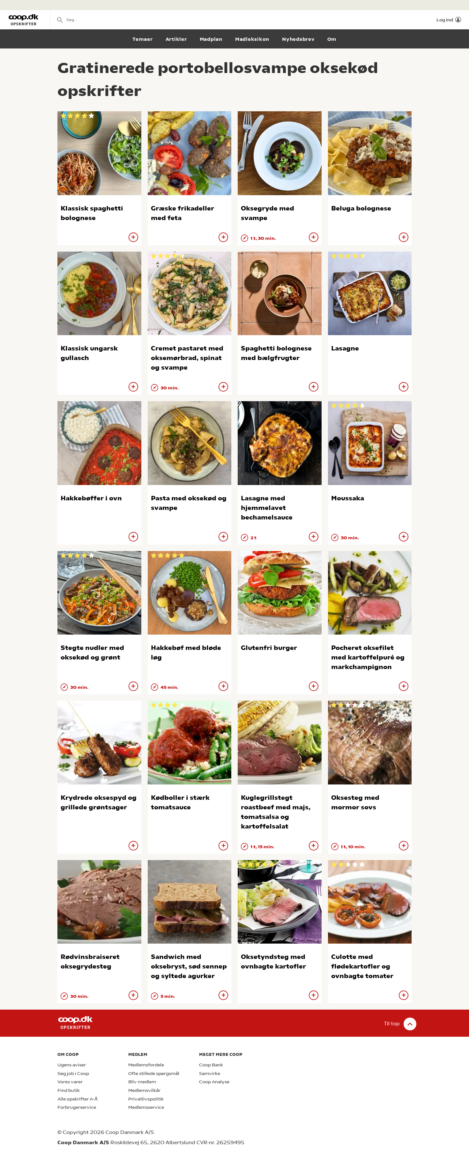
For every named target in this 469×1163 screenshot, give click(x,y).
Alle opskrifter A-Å (77, 1099)
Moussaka (347, 498)
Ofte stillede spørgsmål (153, 1073)
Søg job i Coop (73, 1073)
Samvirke (209, 1073)
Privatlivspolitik (146, 1099)
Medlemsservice (146, 1107)
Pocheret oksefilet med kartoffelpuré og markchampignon (368, 657)
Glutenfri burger (269, 647)
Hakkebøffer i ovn (91, 498)
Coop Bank (211, 1065)
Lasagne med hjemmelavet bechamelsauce (267, 508)
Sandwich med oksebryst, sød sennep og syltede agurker (189, 966)
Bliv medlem (142, 1082)
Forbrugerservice (76, 1107)
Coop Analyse (214, 1082)
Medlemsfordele (146, 1065)
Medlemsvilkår (144, 1090)
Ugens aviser (71, 1065)
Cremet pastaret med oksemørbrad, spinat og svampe (187, 358)
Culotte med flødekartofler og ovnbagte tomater (362, 966)
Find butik (68, 1090)
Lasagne (345, 348)
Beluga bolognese (361, 208)
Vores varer (70, 1082)
